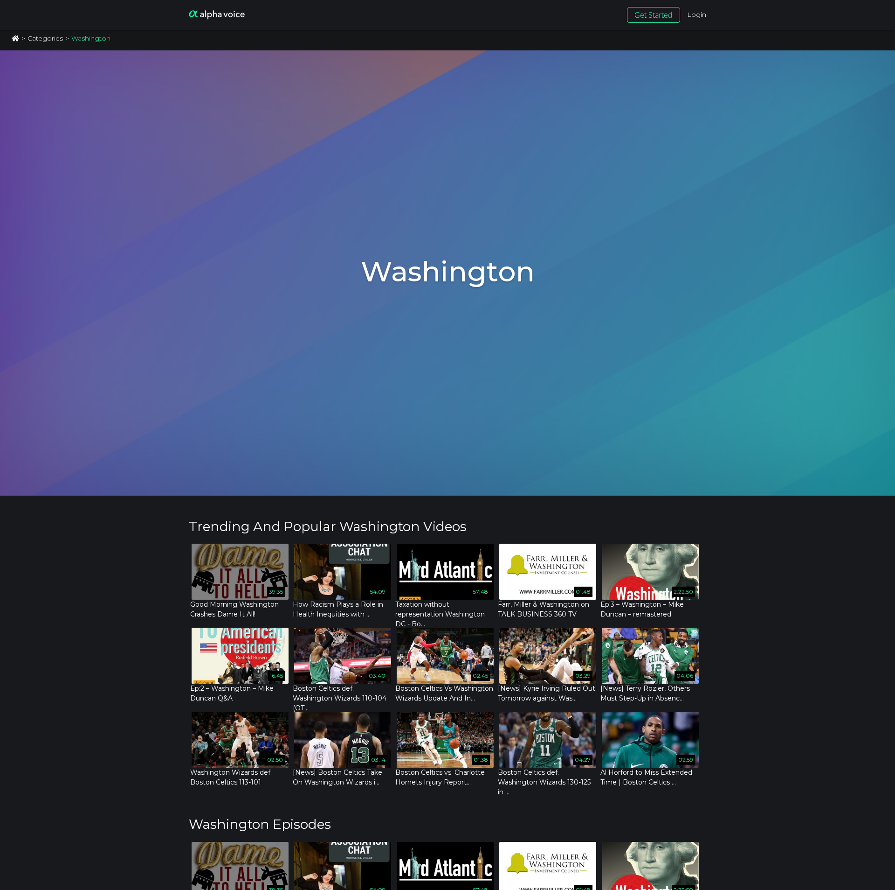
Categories (45, 38)
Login (696, 14)
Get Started (653, 15)
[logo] (217, 15)
